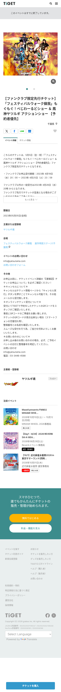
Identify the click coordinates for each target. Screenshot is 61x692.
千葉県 (51, 123)
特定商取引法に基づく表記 (17, 590)
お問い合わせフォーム (14, 265)
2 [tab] (34, 89)
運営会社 (9, 600)
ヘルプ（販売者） (38, 573)
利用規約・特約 (12, 585)
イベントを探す (12, 549)
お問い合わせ (36, 578)
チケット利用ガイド (14, 554)
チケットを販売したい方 (41, 554)
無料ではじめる (30, 518)
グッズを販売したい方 (40, 559)
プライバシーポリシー (15, 595)
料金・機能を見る (30, 528)
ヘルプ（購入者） (38, 568)
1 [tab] (27, 89)
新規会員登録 (11, 559)
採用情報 (9, 605)
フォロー (52, 379)
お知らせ (34, 549)
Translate (32, 639)
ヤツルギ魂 (8, 229)
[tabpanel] (30, 54)
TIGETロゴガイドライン (41, 564)
